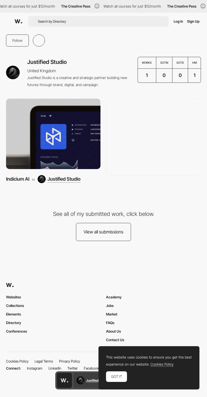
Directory (13, 323)
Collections (15, 305)
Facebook (91, 368)
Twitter (72, 368)
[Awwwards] (18, 21)
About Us (113, 331)
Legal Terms (44, 361)
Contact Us (115, 340)
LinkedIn (54, 368)
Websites (13, 297)
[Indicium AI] (53, 134)
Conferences (16, 331)
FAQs (110, 323)
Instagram (34, 368)
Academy (114, 297)
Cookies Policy (17, 361)
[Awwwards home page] (64, 380)
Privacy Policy (69, 361)
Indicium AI (17, 179)
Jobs (110, 305)
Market (111, 314)
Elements (13, 314)
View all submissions (103, 231)
